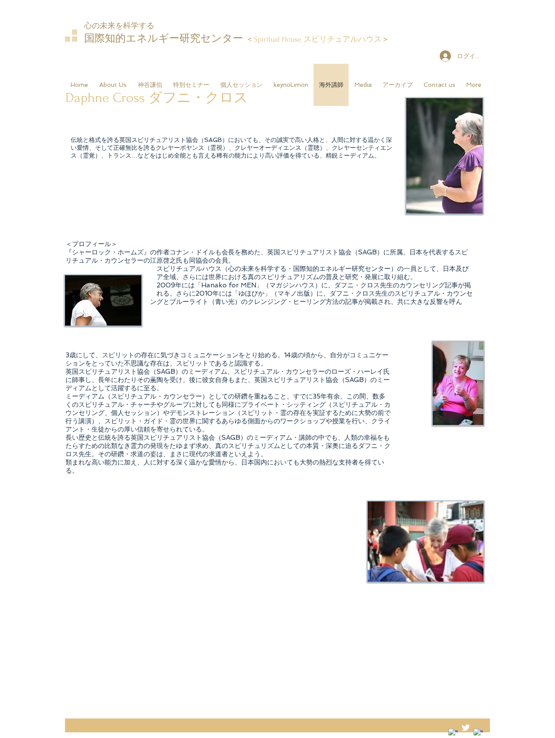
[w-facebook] (453, 733)
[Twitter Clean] (465, 727)
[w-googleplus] (478, 733)
